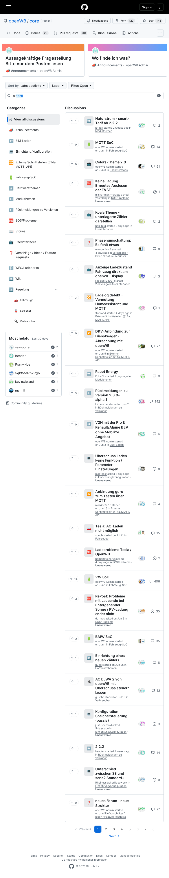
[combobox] (83, 95)
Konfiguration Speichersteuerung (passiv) (111, 716)
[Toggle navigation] (8, 7)
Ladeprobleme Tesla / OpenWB (113, 551)
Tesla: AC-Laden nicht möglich (109, 528)
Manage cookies (129, 855)
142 (157, 401)
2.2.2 (99, 746)
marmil (20, 390)
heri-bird (100, 225)
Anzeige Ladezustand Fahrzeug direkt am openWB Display (113, 271)
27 (158, 346)
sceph (99, 535)
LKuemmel (101, 404)
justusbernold (103, 725)
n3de (98, 664)
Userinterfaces (119, 170)
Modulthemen (103, 131)
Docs (99, 855)
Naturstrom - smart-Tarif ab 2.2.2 (112, 120)
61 (158, 166)
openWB (17, 21)
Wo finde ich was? (111, 58)
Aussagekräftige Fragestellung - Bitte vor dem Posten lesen (40, 60)
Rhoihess (101, 782)
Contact (111, 855)
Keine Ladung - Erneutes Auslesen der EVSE (111, 185)
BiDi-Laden (117, 444)
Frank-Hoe (22, 364)
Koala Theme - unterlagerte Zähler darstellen (111, 216)
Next (112, 836)
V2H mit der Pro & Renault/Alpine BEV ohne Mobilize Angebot (111, 429)
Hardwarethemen (106, 668)
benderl (20, 356)
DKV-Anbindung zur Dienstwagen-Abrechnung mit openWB (112, 338)
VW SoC (102, 577)
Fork (127, 20)
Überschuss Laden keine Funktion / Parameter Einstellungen (111, 462)
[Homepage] (84, 7)
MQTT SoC (104, 142)
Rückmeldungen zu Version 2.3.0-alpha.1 (111, 395)
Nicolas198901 (104, 280)
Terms (33, 855)
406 (156, 581)
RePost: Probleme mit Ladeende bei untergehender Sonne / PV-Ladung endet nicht (111, 605)
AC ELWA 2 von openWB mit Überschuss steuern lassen (112, 686)
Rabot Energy (106, 371)
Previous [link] (85, 829)
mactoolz (101, 473)
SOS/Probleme (120, 198)
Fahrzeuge (101, 538)
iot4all (99, 127)
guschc (99, 697)
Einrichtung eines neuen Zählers (110, 657)
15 (158, 533)
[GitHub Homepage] (71, 866)
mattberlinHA (103, 249)
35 (157, 611)
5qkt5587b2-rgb (27, 373)
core (34, 21)
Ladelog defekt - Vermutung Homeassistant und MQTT (111, 302)
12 (158, 690)
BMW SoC (103, 636)
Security (58, 855)
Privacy (45, 855)
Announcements (21, 70)
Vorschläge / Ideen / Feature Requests (111, 254)
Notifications (100, 20)
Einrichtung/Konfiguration (113, 477)
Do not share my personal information (84, 859)
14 (158, 147)
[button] (159, 95)
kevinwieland (24, 381)
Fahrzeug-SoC (118, 150)
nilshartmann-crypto (107, 194)
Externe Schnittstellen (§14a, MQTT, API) (112, 357)
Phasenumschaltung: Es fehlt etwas (113, 242)
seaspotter (23, 347)
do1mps (100, 618)
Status (71, 855)
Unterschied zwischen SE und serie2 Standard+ (109, 773)
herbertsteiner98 (105, 558)
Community (86, 855)
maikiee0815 (103, 505)
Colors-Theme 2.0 (110, 162)
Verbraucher (102, 700)
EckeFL (100, 376)
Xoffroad (100, 313)
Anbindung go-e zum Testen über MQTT (109, 496)
